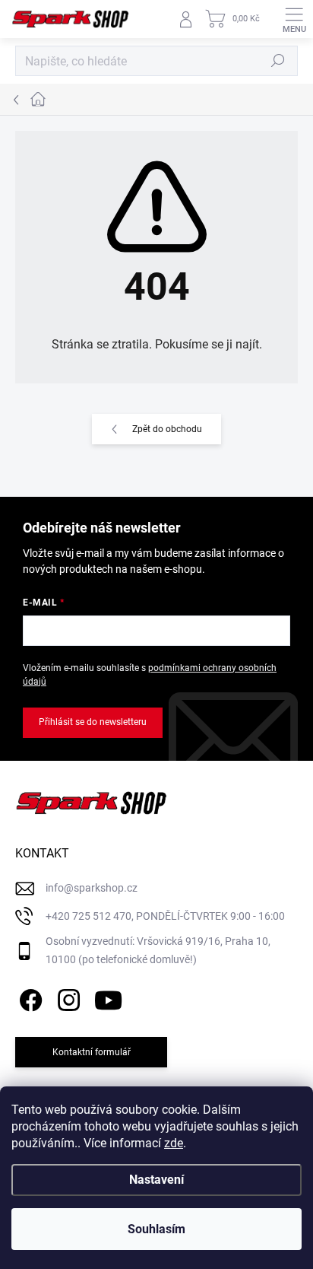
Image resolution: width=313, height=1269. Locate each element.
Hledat (278, 61)
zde (173, 1143)
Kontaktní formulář (91, 1052)
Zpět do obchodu (167, 429)
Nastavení (156, 1179)
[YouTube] (108, 997)
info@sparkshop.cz (92, 888)
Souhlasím (156, 1229)
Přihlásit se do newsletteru (93, 722)
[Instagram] (66, 997)
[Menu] (294, 19)
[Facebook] (28, 997)
